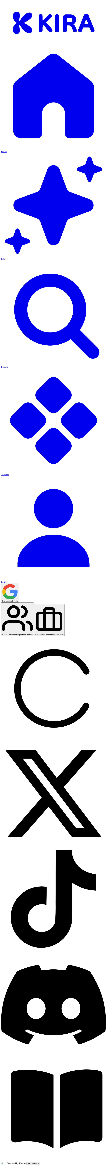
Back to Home (33, 1163)
